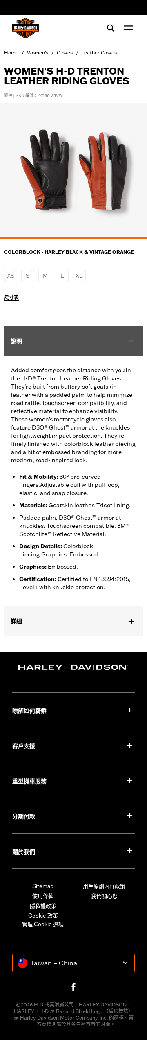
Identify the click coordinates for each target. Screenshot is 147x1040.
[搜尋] (110, 28)
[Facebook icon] (73, 987)
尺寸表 (11, 297)
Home (11, 53)
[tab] (73, 238)
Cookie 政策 (43, 915)
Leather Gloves (99, 53)
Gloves (65, 53)
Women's (37, 53)
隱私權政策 (43, 905)
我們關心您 (104, 896)
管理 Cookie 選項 (43, 924)
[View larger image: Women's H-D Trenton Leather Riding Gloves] (73, 169)
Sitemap (42, 886)
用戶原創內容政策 (104, 886)
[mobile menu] (126, 28)
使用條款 (42, 896)
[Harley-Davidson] (73, 667)
